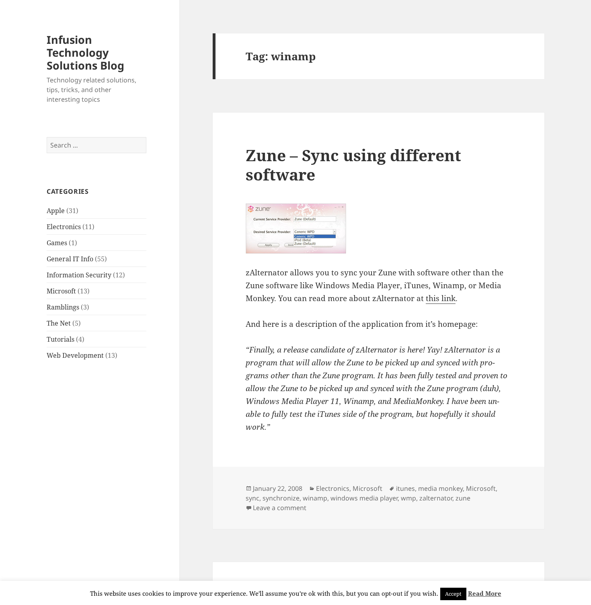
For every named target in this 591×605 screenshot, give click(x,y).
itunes (405, 488)
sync (252, 498)
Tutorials (60, 339)
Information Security (79, 275)
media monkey (440, 488)
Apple (56, 210)
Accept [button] (453, 593)
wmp (408, 498)
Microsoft (61, 291)
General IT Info (70, 258)
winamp (315, 498)
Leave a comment (279, 507)
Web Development (75, 355)
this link (441, 298)
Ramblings (63, 307)
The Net (59, 323)
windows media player (364, 498)
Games (57, 242)
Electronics (64, 226)
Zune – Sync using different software (353, 164)
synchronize (281, 498)
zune (463, 498)
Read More (484, 593)
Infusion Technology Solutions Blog (85, 52)
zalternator (435, 498)
